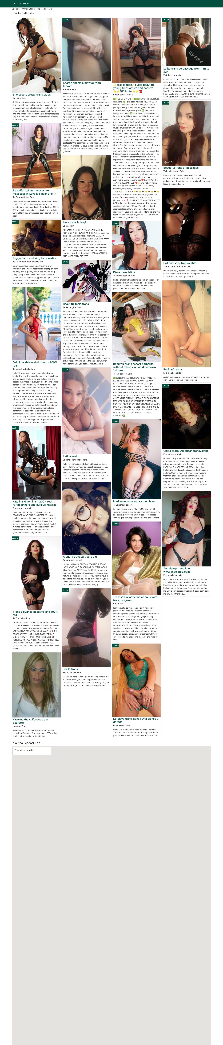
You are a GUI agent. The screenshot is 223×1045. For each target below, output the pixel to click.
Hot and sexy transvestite (179, 263)
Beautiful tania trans (76, 304)
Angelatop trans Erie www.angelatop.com (176, 570)
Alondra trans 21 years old (80, 556)
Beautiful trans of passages (181, 167)
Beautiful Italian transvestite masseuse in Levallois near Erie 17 (34, 192)
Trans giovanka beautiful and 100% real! (35, 613)
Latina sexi (70, 456)
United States (28, 9)
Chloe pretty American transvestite (186, 450)
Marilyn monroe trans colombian (134, 501)
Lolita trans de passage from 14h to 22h (186, 70)
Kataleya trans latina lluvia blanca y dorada (135, 720)
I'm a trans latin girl (75, 222)
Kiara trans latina (124, 272)
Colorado (41, 9)
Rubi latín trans (172, 369)
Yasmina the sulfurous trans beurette (30, 721)
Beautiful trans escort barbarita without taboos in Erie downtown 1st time (134, 367)
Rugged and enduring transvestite (34, 258)
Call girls (16, 9)
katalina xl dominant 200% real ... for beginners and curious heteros (34, 503)
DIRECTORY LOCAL (20, 3)
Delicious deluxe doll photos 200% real (35, 364)
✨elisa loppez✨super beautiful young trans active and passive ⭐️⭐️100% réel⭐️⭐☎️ (133, 88)
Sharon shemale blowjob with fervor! (82, 84)
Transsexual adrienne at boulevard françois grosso (135, 598)
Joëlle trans (70, 669)
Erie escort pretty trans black (32, 94)
